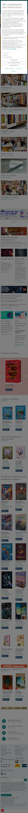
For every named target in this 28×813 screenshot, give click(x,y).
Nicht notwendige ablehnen (14, 62)
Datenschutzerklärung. (11, 49)
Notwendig (6, 52)
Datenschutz (19, 68)
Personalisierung (8, 57)
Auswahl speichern (14, 65)
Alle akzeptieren (14, 60)
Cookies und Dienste (9, 68)
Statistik (6, 55)
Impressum (13, 71)
